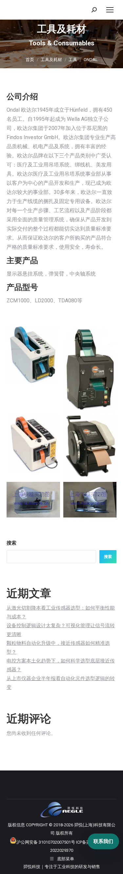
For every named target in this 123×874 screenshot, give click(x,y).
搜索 (11, 543)
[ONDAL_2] (90, 368)
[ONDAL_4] (90, 446)
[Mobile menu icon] (109, 9)
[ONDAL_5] (33, 499)
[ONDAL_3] (33, 443)
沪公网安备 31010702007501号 (45, 842)
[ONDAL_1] (33, 355)
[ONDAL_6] (90, 499)
